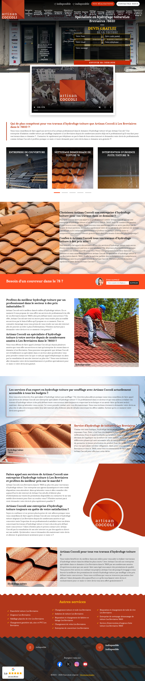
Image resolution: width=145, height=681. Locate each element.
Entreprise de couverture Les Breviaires (72, 628)
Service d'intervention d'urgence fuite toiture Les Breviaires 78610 (116, 624)
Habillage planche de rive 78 (93, 12)
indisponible (112, 645)
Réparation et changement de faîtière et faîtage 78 (138, 12)
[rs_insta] (76, 664)
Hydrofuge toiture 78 (100, 12)
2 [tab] (65, 192)
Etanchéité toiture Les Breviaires (24, 611)
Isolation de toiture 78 (129, 12)
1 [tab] (57, 192)
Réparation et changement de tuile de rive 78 (68, 12)
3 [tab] (72, 192)
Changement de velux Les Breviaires (70, 624)
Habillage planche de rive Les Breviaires (27, 619)
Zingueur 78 (85, 12)
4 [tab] (80, 192)
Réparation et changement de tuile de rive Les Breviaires (118, 611)
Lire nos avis (13, 676)
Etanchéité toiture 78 (77, 12)
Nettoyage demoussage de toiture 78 (38, 12)
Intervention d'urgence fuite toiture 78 (48, 12)
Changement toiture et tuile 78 (120, 12)
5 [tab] (88, 192)
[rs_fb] (59, 664)
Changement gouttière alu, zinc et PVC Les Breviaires (28, 624)
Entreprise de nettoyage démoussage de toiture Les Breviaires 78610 (117, 617)
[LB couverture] (13, 9)
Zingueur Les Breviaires (20, 615)
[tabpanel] (27, 168)
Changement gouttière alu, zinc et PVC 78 (110, 12)
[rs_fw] (68, 664)
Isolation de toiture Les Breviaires (69, 614)
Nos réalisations (103, 4)
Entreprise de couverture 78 (28, 12)
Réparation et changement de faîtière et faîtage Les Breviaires (72, 619)
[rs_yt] (85, 664)
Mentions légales (87, 675)
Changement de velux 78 (58, 12)
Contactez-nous (128, 4)
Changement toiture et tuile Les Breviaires (73, 610)
